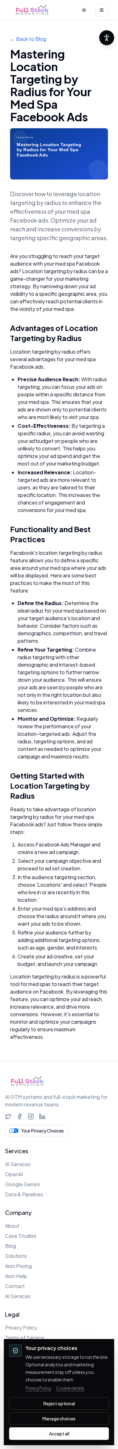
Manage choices (59, 1418)
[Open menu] (101, 10)
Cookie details (70, 1388)
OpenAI (14, 1174)
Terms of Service (24, 1337)
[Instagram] (31, 1116)
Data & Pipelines (24, 1194)
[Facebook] (19, 1116)
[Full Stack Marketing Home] (32, 10)
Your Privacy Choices (42, 1130)
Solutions (16, 1256)
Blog (10, 1245)
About (12, 1225)
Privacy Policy (21, 1327)
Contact (15, 1286)
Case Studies (21, 1235)
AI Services (18, 1164)
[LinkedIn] (42, 1116)
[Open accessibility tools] (106, 37)
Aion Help (16, 1276)
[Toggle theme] (84, 10)
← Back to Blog (28, 39)
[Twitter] (8, 1116)
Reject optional (59, 1403)
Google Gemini (22, 1184)
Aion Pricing (18, 1266)
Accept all (59, 1433)
